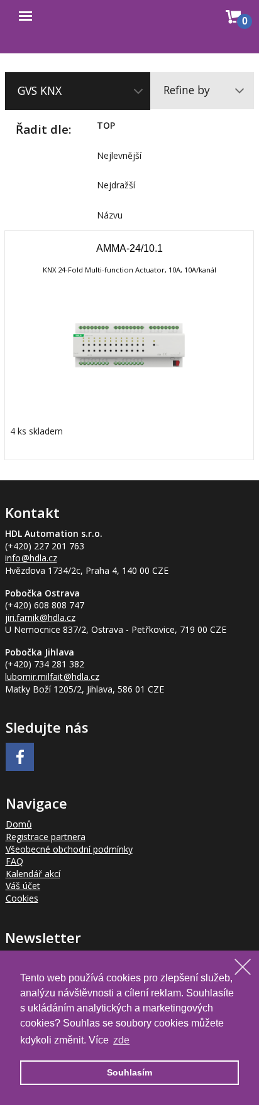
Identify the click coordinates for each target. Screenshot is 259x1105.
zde (121, 1040)
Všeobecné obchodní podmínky (69, 849)
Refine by (186, 89)
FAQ (14, 861)
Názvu (110, 215)
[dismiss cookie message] (242, 967)
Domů (19, 824)
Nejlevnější (119, 155)
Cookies (22, 898)
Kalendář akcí (33, 874)
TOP (106, 125)
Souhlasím (129, 1072)
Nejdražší (116, 185)
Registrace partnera (45, 837)
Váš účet (23, 886)
